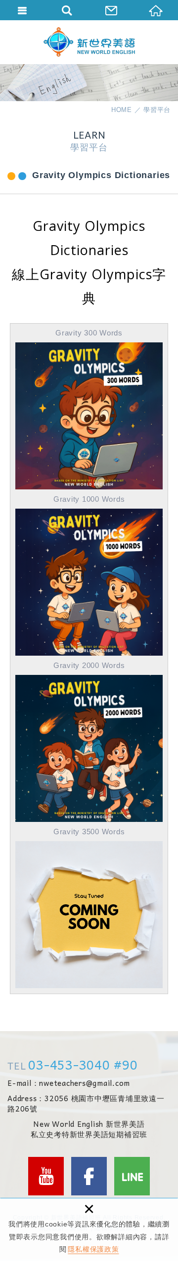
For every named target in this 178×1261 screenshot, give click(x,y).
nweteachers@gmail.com (84, 1083)
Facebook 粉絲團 (89, 1176)
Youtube (46, 1176)
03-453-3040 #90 (82, 1064)
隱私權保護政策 (93, 1249)
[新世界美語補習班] (89, 42)
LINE (132, 1176)
